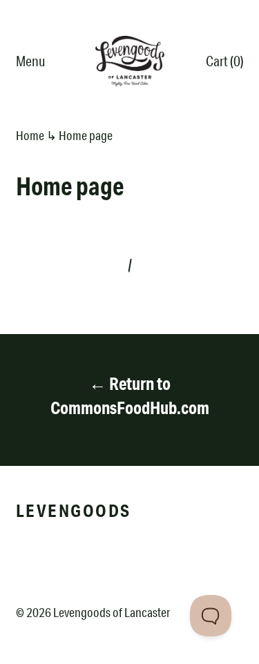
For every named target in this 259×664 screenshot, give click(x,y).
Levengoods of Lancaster (111, 612)
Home (30, 135)
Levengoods (73, 510)
